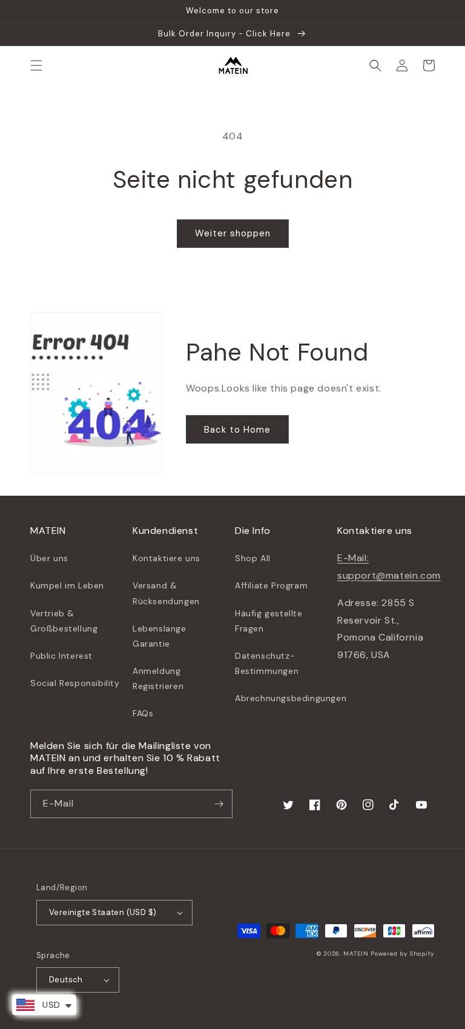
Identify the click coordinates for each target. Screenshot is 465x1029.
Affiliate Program (271, 585)
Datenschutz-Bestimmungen (266, 663)
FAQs (143, 713)
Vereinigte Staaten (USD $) (102, 912)
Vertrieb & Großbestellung (63, 621)
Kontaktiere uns (166, 558)
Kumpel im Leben (67, 585)
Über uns (49, 558)
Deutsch (66, 979)
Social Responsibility (75, 683)
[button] (36, 65)
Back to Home (237, 430)
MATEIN (355, 953)
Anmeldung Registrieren (158, 678)
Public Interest (61, 655)
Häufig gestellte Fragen (269, 621)
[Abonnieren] (218, 804)
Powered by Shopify (403, 953)
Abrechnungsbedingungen (290, 698)
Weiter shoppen (233, 233)
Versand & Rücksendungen (166, 593)
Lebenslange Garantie (159, 636)
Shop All (253, 558)
